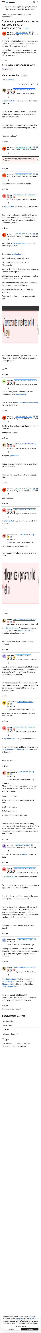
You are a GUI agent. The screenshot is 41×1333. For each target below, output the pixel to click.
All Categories (8, 1021)
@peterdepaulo (12, 628)
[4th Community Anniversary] (8, 92)
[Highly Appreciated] (14, 92)
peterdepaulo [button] (12, 535)
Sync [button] (26, 1043)
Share (5, 61)
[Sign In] (38, 2)
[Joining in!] (11, 537)
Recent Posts (8, 1025)
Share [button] (6, 1046)
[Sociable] (11, 92)
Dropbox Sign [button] (7, 69)
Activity (6, 1030)
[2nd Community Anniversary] (30, 33)
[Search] (34, 2)
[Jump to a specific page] (37, 84)
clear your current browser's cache (15, 749)
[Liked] (14, 658)
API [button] (17, 1043)
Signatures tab (24, 630)
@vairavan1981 (10, 739)
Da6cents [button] (10, 655)
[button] (4, 34)
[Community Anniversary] (8, 537)
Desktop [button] (7, 1043)
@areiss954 (9, 101)
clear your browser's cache (27, 403)
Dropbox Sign (7, 982)
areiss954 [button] (10, 33)
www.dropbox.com (20, 243)
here (18, 9)
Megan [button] (9, 195)
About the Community (11, 1034)
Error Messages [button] (19, 1046)
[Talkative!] (33, 33)
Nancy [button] (9, 89)
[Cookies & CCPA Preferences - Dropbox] (20, 1323)
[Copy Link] (8, 38)
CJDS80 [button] (10, 845)
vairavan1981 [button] (12, 702)
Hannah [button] (10, 380)
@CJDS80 (10, 877)
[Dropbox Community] (11, 2)
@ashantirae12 (12, 979)
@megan (23, 854)
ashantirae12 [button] (12, 939)
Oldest (10, 80)
